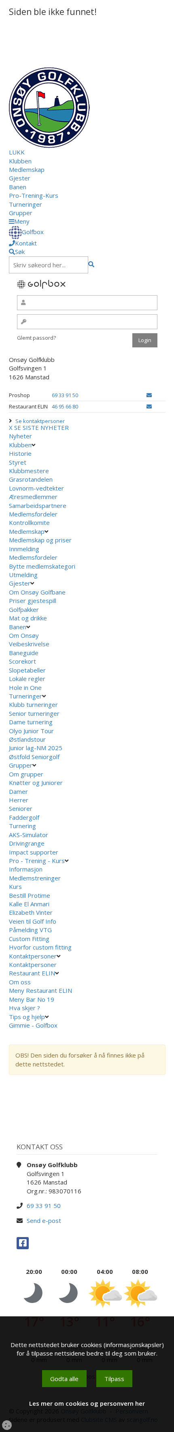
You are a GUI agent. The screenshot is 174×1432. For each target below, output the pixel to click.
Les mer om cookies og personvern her (87, 1403)
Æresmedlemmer (33, 497)
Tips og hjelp (27, 1017)
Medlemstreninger (35, 878)
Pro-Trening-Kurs (33, 195)
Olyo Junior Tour (32, 731)
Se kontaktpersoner (40, 421)
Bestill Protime (29, 895)
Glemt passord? (36, 337)
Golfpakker (24, 609)
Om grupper (26, 774)
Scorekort (22, 661)
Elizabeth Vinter (31, 912)
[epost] (149, 395)
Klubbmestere (29, 471)
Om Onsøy (24, 635)
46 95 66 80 (65, 406)
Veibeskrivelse (29, 644)
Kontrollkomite (29, 522)
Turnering (22, 826)
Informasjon (25, 869)
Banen (17, 187)
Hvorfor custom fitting (40, 947)
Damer (18, 791)
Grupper (20, 213)
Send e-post (44, 1220)
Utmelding (23, 575)
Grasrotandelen (31, 479)
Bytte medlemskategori (42, 566)
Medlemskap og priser (40, 540)
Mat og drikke (28, 618)
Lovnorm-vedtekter (36, 488)
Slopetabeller (27, 670)
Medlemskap (27, 169)
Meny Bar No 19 (32, 999)
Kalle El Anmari (29, 904)
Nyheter (20, 436)
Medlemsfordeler (33, 514)
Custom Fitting (29, 939)
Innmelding (24, 549)
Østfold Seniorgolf (35, 757)
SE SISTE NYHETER (41, 427)
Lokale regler (27, 679)
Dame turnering (31, 722)
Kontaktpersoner (33, 956)
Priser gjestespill (32, 600)
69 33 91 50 (65, 395)
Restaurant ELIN (32, 973)
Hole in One (25, 687)
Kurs (15, 886)
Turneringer (25, 204)
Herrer (18, 800)
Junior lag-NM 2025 (35, 748)
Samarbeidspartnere (37, 505)
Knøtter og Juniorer (36, 782)
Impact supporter (33, 852)
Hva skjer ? (25, 1008)
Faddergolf (24, 817)
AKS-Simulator (28, 835)
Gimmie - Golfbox (33, 1025)
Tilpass (114, 1379)
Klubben (20, 161)
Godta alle (64, 1379)
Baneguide (23, 653)
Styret (17, 462)
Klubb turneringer (33, 704)
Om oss (20, 982)
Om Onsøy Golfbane (37, 592)
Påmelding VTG (30, 930)
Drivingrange (27, 843)
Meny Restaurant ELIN (41, 990)
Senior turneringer (34, 713)
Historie (20, 453)
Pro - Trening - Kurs (37, 861)
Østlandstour (28, 739)
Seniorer (20, 808)
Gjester (19, 178)
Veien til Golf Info (32, 921)
